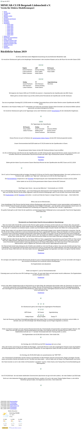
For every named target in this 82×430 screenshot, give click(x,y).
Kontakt (6, 46)
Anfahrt (6, 14)
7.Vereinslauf (13, 403)
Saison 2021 (10, 31)
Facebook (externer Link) (10, 40)
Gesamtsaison (56, 111)
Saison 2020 (10, 33)
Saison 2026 (10, 24)
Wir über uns (7, 13)
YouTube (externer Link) (10, 42)
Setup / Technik (8, 39)
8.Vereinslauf (13, 407)
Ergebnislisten (10, 195)
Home (5, 11)
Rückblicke (7, 23)
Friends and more (8, 44)
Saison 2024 (10, 27)
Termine (6, 17)
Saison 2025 (10, 26)
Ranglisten (22, 195)
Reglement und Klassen (10, 19)
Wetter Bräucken (12, 411)
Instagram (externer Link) (10, 43)
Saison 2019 (10, 34)
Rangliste (41, 159)
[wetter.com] (5, 428)
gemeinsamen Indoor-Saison (41, 138)
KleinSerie (49, 344)
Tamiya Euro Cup (14, 405)
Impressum (6, 47)
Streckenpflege (13, 401)
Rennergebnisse (12, 178)
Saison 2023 (10, 29)
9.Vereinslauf (13, 408)
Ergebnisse (6, 21)
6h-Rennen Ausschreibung (10, 37)
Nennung (6, 20)
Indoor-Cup (7, 36)
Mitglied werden (8, 16)
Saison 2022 (10, 30)
